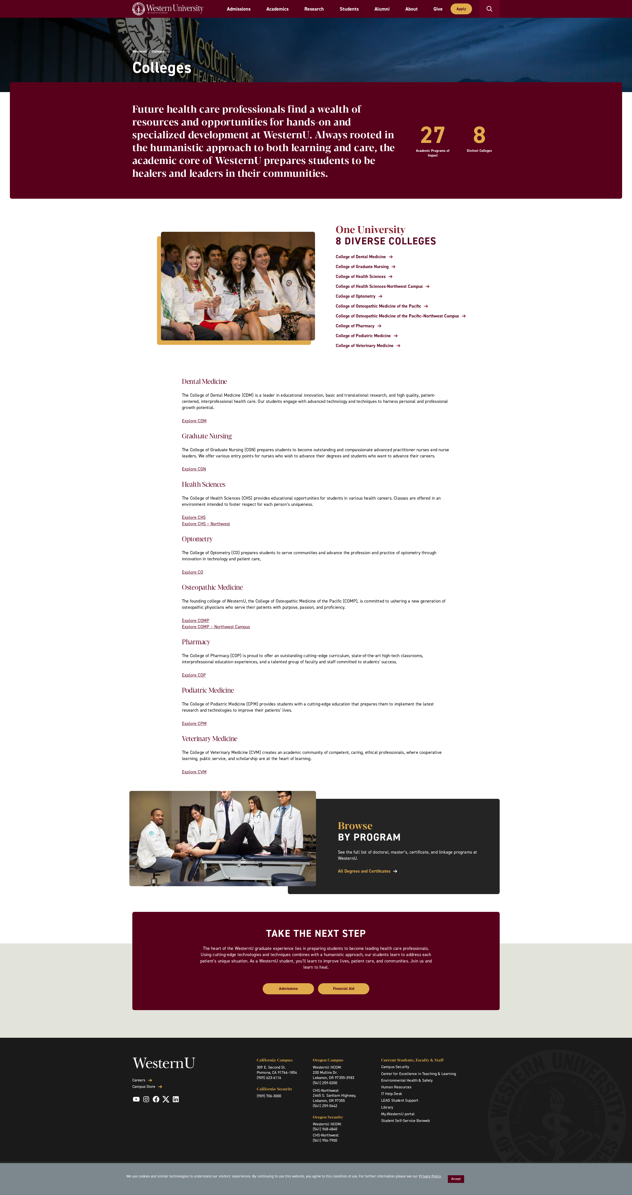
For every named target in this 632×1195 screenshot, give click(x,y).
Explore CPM (194, 723)
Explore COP (194, 675)
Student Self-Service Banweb (405, 1120)
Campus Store (143, 1086)
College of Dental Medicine (361, 257)
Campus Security (395, 1066)
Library (387, 1107)
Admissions (239, 8)
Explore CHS (194, 517)
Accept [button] (456, 1178)
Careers (138, 1080)
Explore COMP (195, 621)
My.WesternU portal (398, 1114)
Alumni (382, 8)
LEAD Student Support (399, 1100)
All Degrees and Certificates (364, 871)
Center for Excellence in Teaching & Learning (418, 1073)
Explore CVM (194, 772)
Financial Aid (343, 988)
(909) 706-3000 (269, 1095)
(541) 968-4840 (325, 1129)
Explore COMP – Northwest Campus (216, 627)
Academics (277, 8)
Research (314, 8)
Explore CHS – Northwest (206, 524)
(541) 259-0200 (325, 1082)
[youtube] (136, 1099)
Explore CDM (194, 421)
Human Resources (396, 1087)
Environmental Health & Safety (407, 1080)
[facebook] (156, 1099)
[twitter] (166, 1099)
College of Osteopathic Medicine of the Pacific (378, 306)
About (411, 8)
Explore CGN (194, 469)
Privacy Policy (430, 1176)
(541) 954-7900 (325, 1140)
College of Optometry (355, 296)
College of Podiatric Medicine (363, 336)
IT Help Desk (391, 1093)
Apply (461, 8)
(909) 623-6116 (269, 1077)
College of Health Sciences (361, 276)
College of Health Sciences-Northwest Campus (379, 286)
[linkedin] (176, 1099)
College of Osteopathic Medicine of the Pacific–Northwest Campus (397, 316)
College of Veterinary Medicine (365, 346)
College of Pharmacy (355, 326)
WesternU (139, 51)
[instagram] (146, 1099)
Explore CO (192, 572)
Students (349, 8)
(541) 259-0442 (325, 1105)
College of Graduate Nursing (362, 267)
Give (438, 8)
